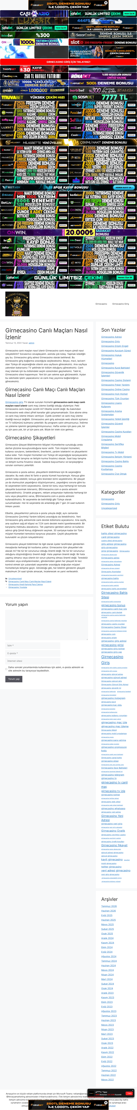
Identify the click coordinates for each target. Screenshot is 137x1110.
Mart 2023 (107, 1034)
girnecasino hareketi (124, 691)
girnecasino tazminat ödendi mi (112, 771)
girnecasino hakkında (108, 691)
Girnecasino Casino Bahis (115, 461)
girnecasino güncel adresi (114, 677)
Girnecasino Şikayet (114, 845)
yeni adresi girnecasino (115, 870)
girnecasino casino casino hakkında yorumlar (113, 616)
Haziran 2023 (108, 1020)
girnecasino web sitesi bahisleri (112, 805)
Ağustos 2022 (108, 1066)
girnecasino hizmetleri (108, 695)
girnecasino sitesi (110, 761)
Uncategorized (15, 578)
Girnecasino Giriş (120, 304)
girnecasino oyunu (107, 737)
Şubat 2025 (107, 929)
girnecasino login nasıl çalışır (111, 719)
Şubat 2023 (107, 1038)
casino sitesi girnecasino (111, 540)
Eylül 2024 (107, 952)
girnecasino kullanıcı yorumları (114, 715)
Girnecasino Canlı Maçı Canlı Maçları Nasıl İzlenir (29, 581)
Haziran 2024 (108, 965)
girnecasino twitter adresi (110, 798)
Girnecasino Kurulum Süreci (116, 350)
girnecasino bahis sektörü (110, 585)
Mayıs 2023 (107, 1025)
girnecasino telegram (112, 774)
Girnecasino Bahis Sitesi (114, 595)
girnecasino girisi (112, 645)
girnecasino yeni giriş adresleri (111, 827)
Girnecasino (101, 304)
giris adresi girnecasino (113, 544)
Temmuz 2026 (109, 906)
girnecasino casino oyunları (113, 624)
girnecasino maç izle (114, 722)
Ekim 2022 (107, 1057)
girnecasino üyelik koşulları (112, 841)
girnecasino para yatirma (113, 740)
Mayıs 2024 (107, 970)
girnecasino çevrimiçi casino (113, 835)
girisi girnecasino (109, 551)
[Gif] (68, 142)
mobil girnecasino (108, 863)
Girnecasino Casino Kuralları (116, 431)
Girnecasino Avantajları (111, 572)
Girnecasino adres (110, 558)
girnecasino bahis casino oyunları (112, 582)
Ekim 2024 (107, 947)
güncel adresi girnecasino (112, 852)
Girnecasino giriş (14, 402)
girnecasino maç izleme (115, 726)
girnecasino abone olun (109, 554)
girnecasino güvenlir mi (111, 688)
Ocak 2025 (107, 933)
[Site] (34, 104)
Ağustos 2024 (108, 956)
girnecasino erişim (109, 638)
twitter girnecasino (111, 866)
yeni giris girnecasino (110, 874)
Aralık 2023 (107, 993)
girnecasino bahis (110, 578)
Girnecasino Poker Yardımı (115, 385)
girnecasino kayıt (108, 702)
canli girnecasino (110, 537)
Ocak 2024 (107, 988)
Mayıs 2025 (107, 924)
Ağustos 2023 (108, 1011)
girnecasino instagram (113, 698)
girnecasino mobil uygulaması (114, 733)
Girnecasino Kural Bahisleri (115, 367)
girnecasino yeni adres (111, 812)
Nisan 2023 (107, 1029)
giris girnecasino (109, 547)
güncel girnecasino (109, 856)
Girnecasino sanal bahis (111, 758)
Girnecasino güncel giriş (111, 681)
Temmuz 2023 (109, 1015)
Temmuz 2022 (109, 1070)
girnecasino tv (109, 778)
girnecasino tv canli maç (114, 784)
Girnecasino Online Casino (115, 389)
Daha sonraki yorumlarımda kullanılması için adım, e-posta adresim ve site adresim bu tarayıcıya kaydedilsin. (45, 669)
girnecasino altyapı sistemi (110, 568)
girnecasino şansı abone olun (111, 849)
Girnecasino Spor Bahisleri (114, 768)
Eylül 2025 (106, 915)
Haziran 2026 (108, 910)
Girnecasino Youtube (17, 587)
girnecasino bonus (113, 605)
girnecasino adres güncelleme (111, 561)
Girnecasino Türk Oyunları (115, 398)
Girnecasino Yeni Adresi (112, 818)
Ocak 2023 (107, 1043)
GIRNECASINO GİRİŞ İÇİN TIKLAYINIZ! (68, 62)
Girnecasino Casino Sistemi (116, 380)
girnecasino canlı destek (111, 612)
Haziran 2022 (108, 1075)
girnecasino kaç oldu (111, 705)
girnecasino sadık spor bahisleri (112, 754)
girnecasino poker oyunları (110, 744)
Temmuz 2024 (109, 961)
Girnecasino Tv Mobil (112, 452)
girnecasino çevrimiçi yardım (111, 838)
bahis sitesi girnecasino (114, 533)
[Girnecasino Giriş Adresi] (17, 303)
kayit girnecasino (112, 859)
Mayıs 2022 (107, 1079)
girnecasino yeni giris (111, 823)
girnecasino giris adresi (113, 641)
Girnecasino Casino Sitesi (113, 627)
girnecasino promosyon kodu (114, 749)
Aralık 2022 (107, 1047)
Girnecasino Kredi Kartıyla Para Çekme (25, 584)
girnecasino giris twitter (113, 648)
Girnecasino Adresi (111, 337)
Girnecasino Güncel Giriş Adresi (114, 684)
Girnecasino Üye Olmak (114, 474)
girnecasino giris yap (111, 652)
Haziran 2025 (108, 920)
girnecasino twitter (110, 794)
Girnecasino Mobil (109, 730)
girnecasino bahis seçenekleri (114, 589)
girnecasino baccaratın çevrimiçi (112, 575)
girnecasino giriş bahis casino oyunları (114, 667)
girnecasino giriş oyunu (109, 671)
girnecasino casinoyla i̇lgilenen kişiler (114, 631)
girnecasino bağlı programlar (111, 601)
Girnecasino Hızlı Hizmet (114, 394)
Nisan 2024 (107, 974)
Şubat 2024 (107, 983)
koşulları (127, 860)
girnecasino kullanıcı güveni (111, 881)
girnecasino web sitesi (110, 802)
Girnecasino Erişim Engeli (114, 346)
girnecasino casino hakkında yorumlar (114, 621)
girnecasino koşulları (108, 709)
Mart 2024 (107, 979)
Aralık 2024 (107, 938)
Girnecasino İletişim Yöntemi (116, 456)
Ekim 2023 (107, 1002)
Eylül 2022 (106, 1061)
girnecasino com (108, 634)
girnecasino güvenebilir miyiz (111, 878)
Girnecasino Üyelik (113, 830)
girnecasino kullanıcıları (109, 712)
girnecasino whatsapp (113, 808)
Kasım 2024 (107, 942)
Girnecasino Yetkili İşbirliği (115, 419)
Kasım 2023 (107, 997)
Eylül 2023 (107, 1006)
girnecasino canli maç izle (114, 609)
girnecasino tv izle (113, 791)
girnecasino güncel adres (112, 674)
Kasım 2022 (107, 1052)
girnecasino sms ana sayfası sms (112, 765)
